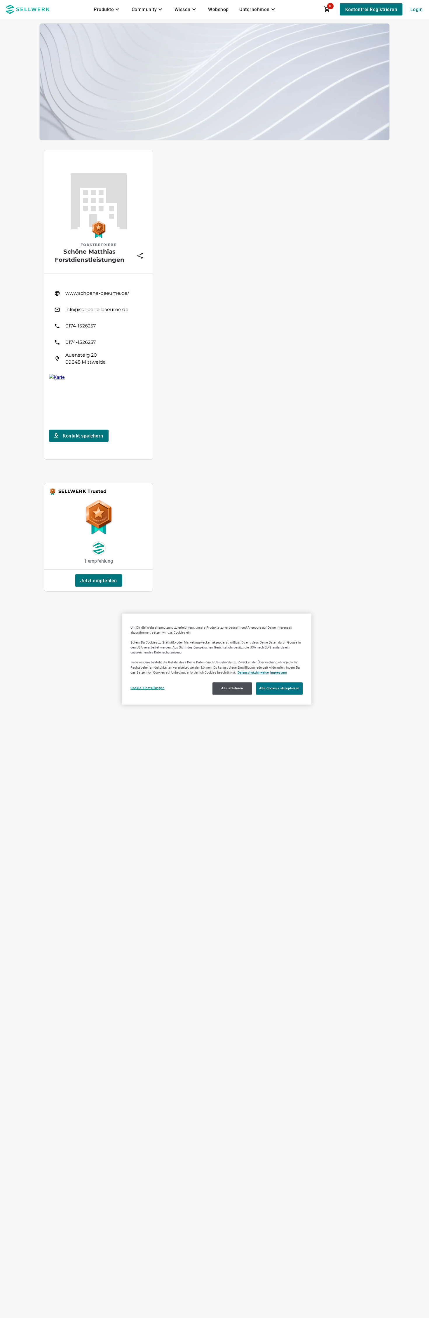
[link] (98, 293)
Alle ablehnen (232, 688)
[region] (216, 659)
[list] (98, 326)
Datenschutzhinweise (253, 672)
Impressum (278, 672)
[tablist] (185, 9)
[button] (98, 580)
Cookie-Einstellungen (147, 688)
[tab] (107, 9)
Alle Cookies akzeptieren (279, 688)
